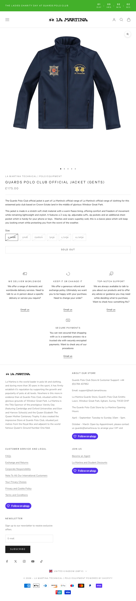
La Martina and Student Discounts (89, 462)
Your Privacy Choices (16, 482)
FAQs (8, 456)
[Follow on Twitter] (15, 561)
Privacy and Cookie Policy (18, 488)
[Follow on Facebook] (7, 561)
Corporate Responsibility (18, 469)
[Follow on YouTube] (32, 561)
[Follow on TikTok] (41, 561)
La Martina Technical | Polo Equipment (33, 176)
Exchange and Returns (16, 462)
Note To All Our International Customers (26, 475)
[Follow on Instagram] (24, 561)
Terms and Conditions (16, 495)
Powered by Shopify (99, 578)
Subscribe (18, 549)
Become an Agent (81, 456)
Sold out (68, 249)
